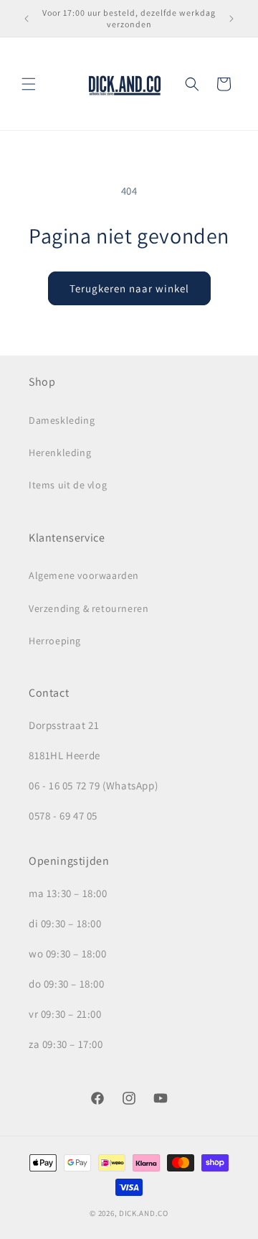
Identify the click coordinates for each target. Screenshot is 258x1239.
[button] (28, 84)
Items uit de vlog (68, 484)
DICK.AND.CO (143, 1213)
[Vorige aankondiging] (26, 18)
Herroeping (55, 640)
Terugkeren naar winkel (129, 288)
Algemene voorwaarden (84, 575)
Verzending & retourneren (88, 608)
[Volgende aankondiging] (231, 18)
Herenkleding (60, 452)
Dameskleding (62, 420)
